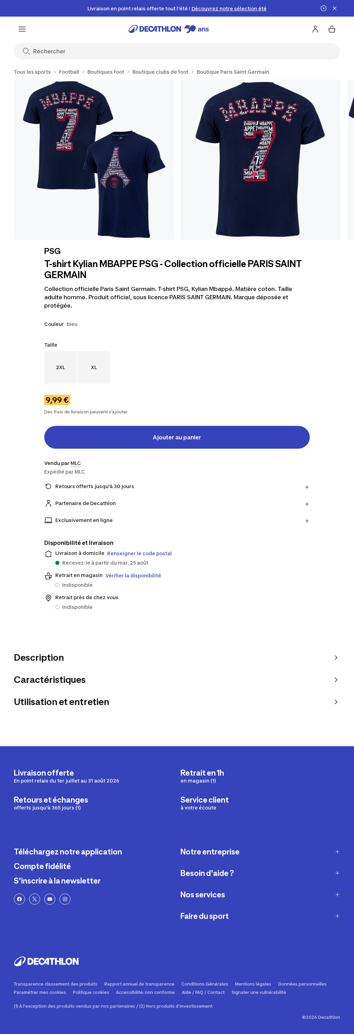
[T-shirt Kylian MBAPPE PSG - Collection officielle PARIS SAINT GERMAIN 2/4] (261, 160)
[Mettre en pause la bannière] (323, 8)
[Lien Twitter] (34, 899)
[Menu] (22, 29)
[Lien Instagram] (65, 899)
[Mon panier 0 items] (332, 29)
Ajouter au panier (177, 437)
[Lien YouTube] (49, 899)
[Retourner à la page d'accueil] (168, 29)
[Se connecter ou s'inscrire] (315, 29)
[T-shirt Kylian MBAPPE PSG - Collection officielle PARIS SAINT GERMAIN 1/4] (94, 160)
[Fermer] (334, 8)
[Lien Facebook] (19, 899)
